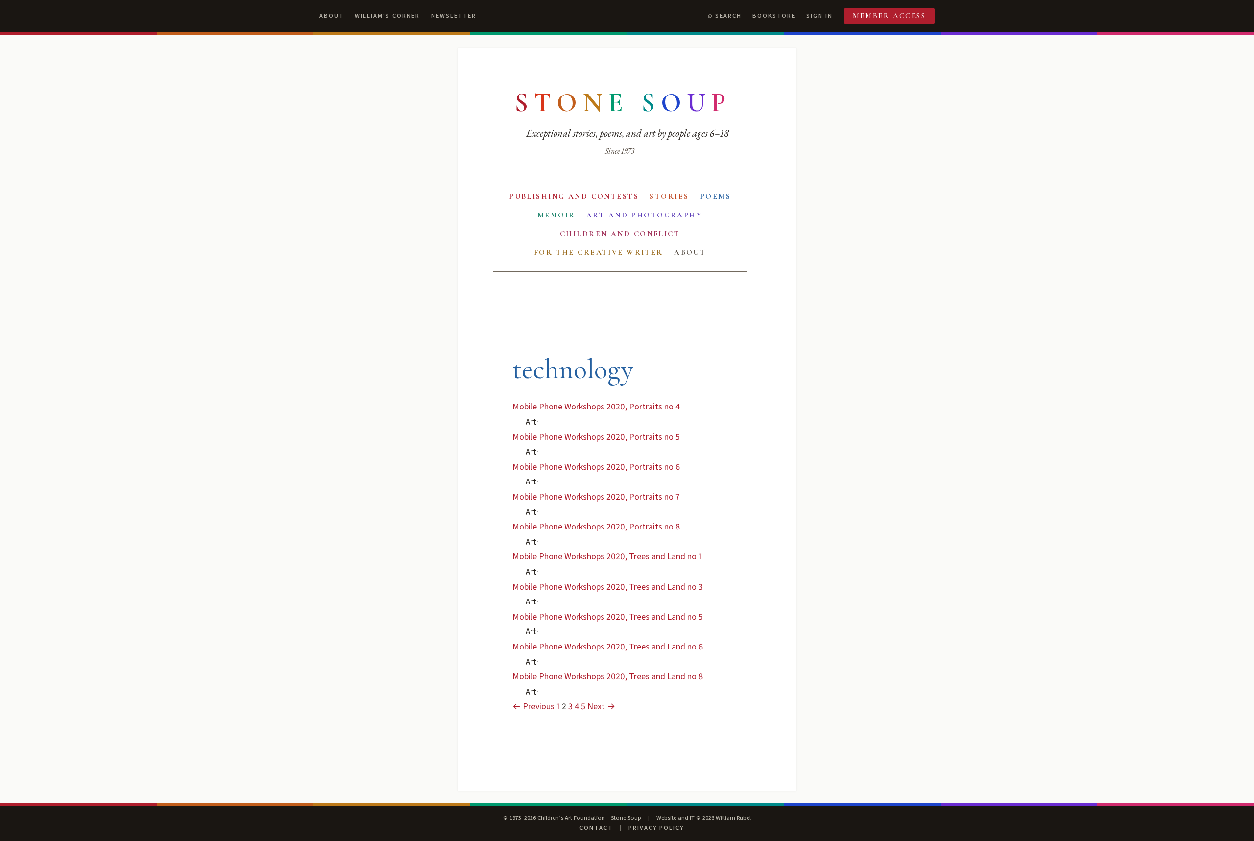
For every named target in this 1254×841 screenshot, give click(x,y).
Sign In (819, 15)
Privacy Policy (656, 827)
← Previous (533, 706)
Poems (715, 196)
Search (728, 15)
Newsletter (453, 15)
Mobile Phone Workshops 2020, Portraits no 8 (596, 527)
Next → (601, 706)
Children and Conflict (620, 233)
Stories (669, 196)
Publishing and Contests (574, 196)
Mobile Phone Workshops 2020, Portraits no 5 (596, 437)
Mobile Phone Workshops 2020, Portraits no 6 (596, 467)
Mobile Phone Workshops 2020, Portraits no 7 (596, 497)
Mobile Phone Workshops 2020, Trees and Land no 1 (607, 557)
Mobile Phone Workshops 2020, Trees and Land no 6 (607, 647)
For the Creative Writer (598, 252)
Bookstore (774, 15)
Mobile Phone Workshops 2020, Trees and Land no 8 (607, 677)
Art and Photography (644, 215)
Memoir (556, 215)
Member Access (889, 15)
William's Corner (387, 15)
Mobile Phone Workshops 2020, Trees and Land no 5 (607, 617)
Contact (596, 827)
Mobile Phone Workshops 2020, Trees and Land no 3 (607, 587)
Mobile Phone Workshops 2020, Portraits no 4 (596, 407)
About (331, 15)
